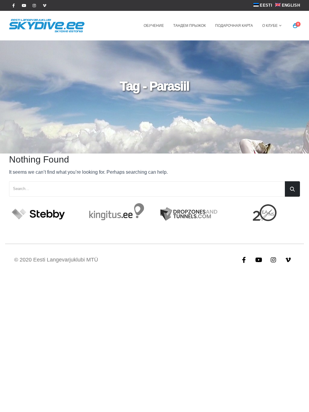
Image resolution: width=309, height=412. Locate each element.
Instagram (273, 260)
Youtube (259, 260)
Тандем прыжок (189, 26)
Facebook (244, 260)
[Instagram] (34, 5)
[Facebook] (13, 5)
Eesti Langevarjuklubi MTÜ (65, 260)
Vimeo (288, 260)
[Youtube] (24, 5)
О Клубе (270, 26)
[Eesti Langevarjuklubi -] (46, 25)
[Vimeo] (44, 5)
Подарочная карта (234, 26)
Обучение (154, 26)
